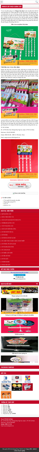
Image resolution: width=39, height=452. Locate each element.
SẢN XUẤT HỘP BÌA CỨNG (9, 229)
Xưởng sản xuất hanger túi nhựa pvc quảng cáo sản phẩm (19, 303)
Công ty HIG (29, 449)
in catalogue (6, 250)
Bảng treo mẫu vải (8, 217)
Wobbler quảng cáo (19, 323)
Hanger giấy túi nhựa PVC (10, 202)
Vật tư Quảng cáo (7, 226)
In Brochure (5, 261)
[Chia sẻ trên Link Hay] (19, 193)
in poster (4, 235)
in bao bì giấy (6, 264)
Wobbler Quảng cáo (8, 223)
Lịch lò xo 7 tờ (7, 205)
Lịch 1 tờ (6, 203)
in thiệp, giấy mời (7, 253)
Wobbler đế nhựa (19, 361)
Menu (6, 1)
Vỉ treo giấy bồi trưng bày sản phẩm (12, 200)
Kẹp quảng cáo (6, 214)
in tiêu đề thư (6, 255)
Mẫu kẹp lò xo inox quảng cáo (19, 342)
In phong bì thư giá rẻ (8, 238)
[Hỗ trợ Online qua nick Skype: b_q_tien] (19, 275)
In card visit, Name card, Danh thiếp (13, 241)
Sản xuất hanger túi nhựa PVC (11, 220)
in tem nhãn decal (7, 232)
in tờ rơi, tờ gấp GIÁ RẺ (9, 244)
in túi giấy (5, 258)
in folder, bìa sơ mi (8, 247)
